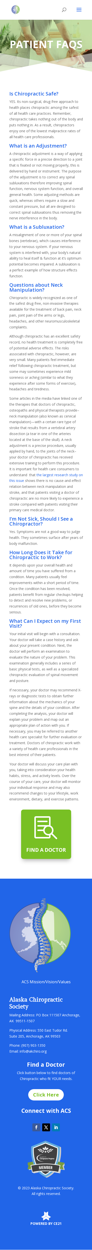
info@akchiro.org (33, 1051)
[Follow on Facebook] (36, 1127)
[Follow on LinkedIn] (56, 1127)
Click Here (46, 1094)
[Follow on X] (46, 1127)
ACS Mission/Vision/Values (46, 982)
